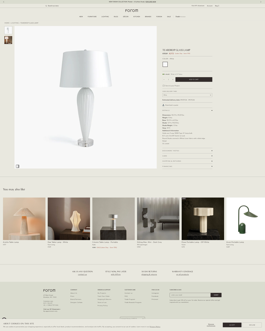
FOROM (159, 16)
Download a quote (171, 105)
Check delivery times (169, 91)
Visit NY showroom (198, 5)
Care (164, 156)
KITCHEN (136, 16)
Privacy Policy (155, 326)
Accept (232, 325)
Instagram (155, 293)
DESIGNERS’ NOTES (170, 151)
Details (166, 110)
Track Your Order (104, 296)
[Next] (260, 2)
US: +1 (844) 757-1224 (50, 305)
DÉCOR (125, 16)
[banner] (132, 2)
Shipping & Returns (104, 299)
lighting (15, 23)
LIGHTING (105, 16)
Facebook (155, 296)
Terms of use (102, 302)
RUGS (116, 16)
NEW (81, 16)
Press (72, 296)
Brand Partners (75, 299)
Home (7, 23)
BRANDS (148, 16)
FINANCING (167, 166)
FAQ (126, 296)
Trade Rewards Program (133, 302)
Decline (252, 325)
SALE (169, 16)
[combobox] (54, 6)
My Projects (102, 293)
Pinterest (155, 299)
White (165, 64)
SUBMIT (216, 295)
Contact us (128, 293)
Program (180, 16)
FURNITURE (92, 16)
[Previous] (5, 2)
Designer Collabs (76, 302)
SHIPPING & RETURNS (171, 161)
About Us (73, 293)
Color (168, 59)
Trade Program (130, 299)
